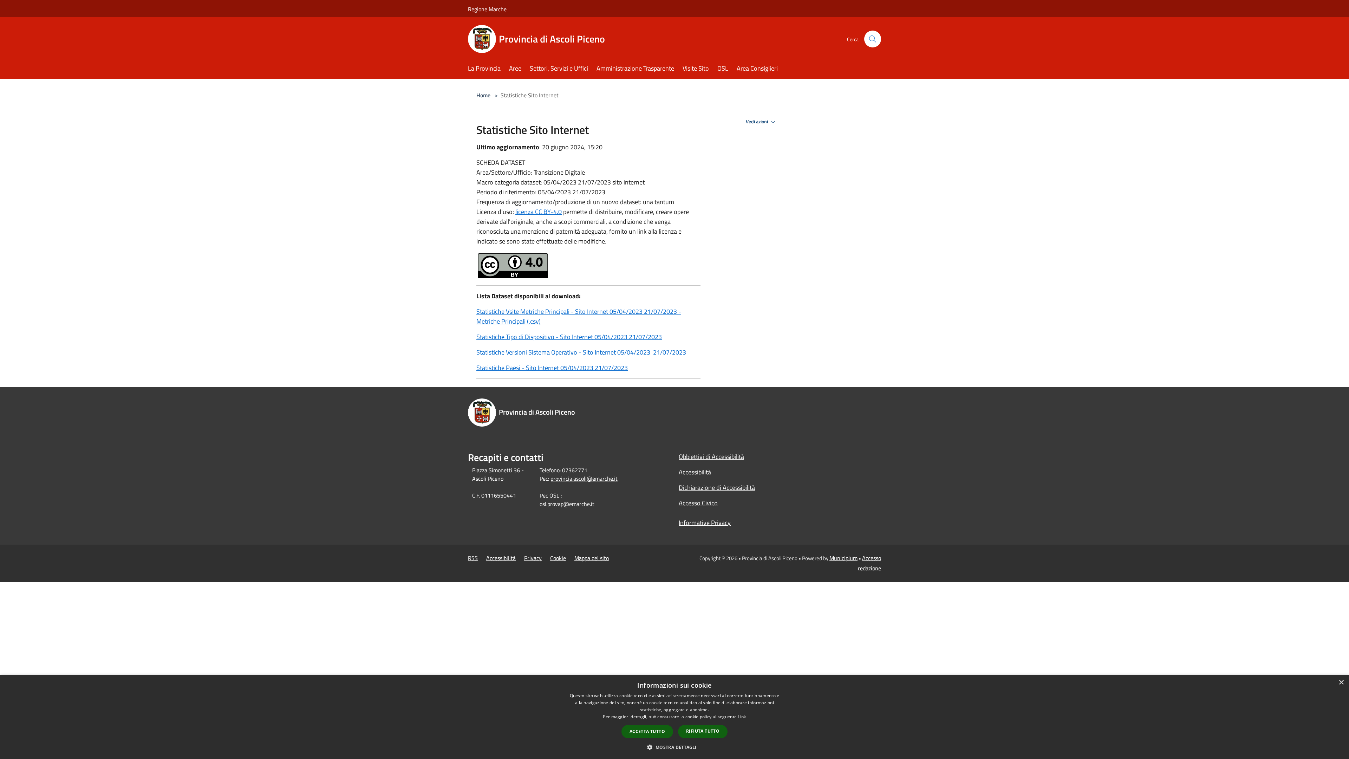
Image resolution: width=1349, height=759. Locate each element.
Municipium (843, 558)
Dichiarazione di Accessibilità (717, 487)
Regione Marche (487, 9)
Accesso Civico (698, 503)
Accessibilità (695, 472)
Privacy (533, 558)
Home (483, 95)
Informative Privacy (705, 522)
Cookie (558, 558)
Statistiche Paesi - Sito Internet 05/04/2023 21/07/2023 (552, 367)
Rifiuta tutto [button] (702, 731)
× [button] (1341, 682)
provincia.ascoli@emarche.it (584, 478)
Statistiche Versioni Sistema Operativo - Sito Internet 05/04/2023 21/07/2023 (581, 352)
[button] (674, 747)
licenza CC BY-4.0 (538, 211)
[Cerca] (872, 39)
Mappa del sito (591, 558)
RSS (473, 558)
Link (742, 717)
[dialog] (674, 717)
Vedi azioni (757, 121)
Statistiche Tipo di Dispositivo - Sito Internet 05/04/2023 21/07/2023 (569, 337)
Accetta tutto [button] (647, 731)
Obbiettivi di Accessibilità (711, 456)
